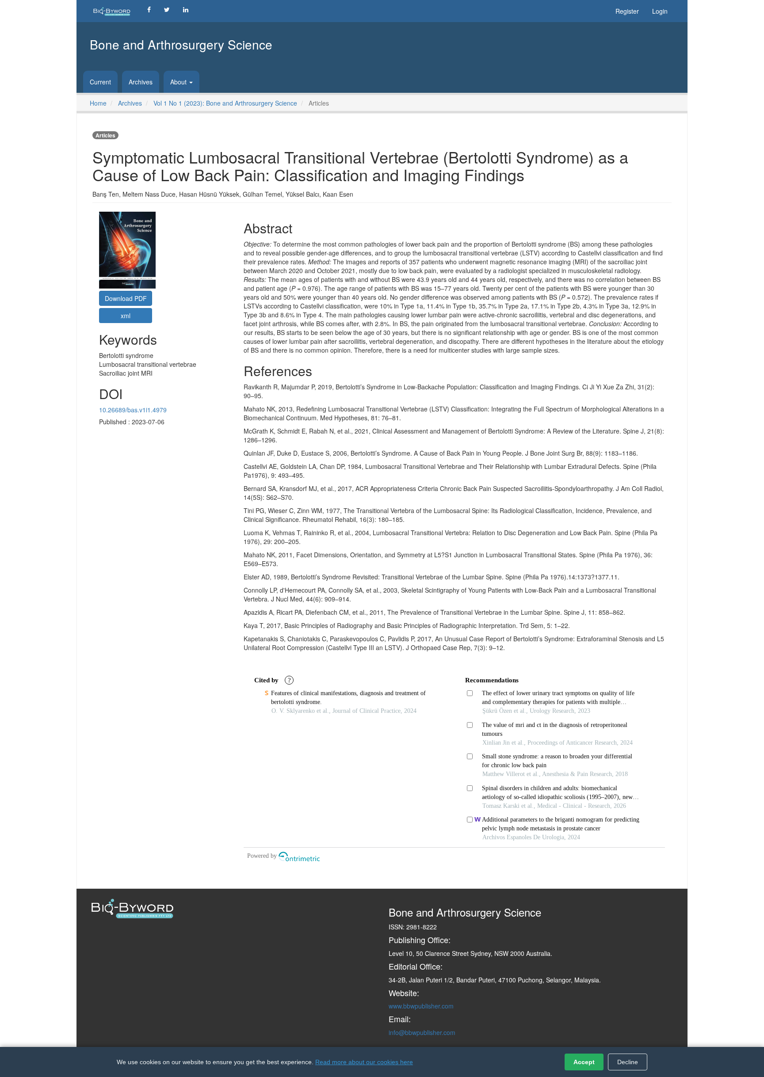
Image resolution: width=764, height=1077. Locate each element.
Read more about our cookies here (364, 1062)
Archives (141, 81)
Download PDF (126, 298)
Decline (627, 1062)
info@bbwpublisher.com (422, 1032)
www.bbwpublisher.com (421, 1005)
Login (660, 11)
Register (627, 11)
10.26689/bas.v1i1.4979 (133, 409)
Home (98, 103)
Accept (584, 1062)
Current (100, 81)
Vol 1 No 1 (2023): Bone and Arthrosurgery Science (225, 103)
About (179, 81)
